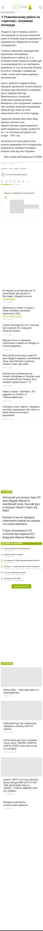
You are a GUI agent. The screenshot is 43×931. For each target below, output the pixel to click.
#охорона (23, 169)
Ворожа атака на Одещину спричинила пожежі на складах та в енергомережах (21, 343)
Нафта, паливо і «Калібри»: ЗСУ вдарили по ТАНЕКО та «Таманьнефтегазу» (19, 394)
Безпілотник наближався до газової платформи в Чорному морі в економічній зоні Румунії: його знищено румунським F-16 (21, 378)
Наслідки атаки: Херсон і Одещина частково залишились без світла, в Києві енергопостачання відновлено (21, 411)
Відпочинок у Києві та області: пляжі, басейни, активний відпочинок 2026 (19, 310)
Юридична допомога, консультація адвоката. (16, 803)
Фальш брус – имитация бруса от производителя (21, 691)
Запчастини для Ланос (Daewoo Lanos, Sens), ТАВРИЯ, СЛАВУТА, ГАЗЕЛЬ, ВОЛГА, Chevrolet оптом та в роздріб (20, 744)
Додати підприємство (21, 586)
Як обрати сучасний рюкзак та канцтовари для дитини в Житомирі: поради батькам (19, 293)
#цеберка (4, 169)
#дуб (10, 169)
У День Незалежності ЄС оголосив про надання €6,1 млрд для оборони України (21, 328)
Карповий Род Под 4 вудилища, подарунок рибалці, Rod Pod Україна (20, 726)
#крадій (16, 169)
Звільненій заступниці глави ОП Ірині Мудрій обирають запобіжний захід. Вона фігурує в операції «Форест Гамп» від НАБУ (21, 359)
